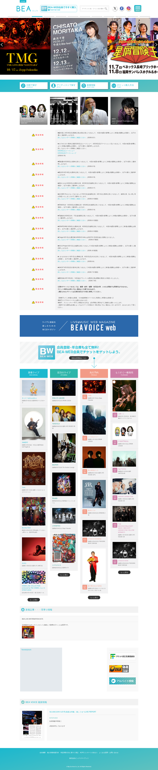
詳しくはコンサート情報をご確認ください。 (72, 137)
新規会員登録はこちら (79, 358)
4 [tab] (45, 17)
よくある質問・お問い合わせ (108, 752)
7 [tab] (81, 17)
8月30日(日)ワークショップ (67, 153)
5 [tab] (57, 17)
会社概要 (43, 752)
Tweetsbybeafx (26, 649)
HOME (23, 1)
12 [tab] (140, 17)
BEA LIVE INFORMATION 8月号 (32, 619)
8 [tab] (93, 17)
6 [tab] (69, 17)
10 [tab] (117, 17)
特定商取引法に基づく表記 (69, 752)
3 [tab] (33, 17)
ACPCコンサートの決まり (89, 752)
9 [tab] (105, 17)
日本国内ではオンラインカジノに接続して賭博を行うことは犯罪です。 (45, 625)
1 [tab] (9, 17)
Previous (2, 44)
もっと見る (33, 600)
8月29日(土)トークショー (66, 151)
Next (156, 44)
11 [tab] (129, 17)
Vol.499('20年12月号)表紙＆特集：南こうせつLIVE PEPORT (72, 711)
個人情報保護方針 (53, 752)
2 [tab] (21, 17)
